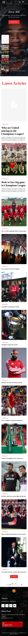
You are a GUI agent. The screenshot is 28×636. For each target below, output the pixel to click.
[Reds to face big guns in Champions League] (5, 49)
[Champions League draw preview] (14, 325)
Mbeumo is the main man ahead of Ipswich (11, 382)
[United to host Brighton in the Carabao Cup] (14, 438)
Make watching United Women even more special (13, 534)
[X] (10, 605)
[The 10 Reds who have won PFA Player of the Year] (14, 552)
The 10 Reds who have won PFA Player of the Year (13, 572)
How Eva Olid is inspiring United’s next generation (13, 231)
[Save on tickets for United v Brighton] (5, 69)
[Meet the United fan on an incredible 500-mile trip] (14, 476)
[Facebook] (3, 605)
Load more (13, 576)
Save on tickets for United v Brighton (18, 70)
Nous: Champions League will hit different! (11, 420)
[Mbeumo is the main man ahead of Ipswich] (14, 363)
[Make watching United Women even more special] (14, 514)
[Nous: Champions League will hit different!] (14, 401)
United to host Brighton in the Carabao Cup (12, 458)
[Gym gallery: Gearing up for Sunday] (14, 287)
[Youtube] (14, 605)
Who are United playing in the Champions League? (12, 130)
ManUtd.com (13, 37)
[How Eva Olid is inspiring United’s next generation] (5, 59)
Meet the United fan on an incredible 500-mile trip (13, 496)
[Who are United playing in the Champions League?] (5, 39)
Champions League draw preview (9, 344)
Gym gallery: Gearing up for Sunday (10, 306)
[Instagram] (6, 605)
